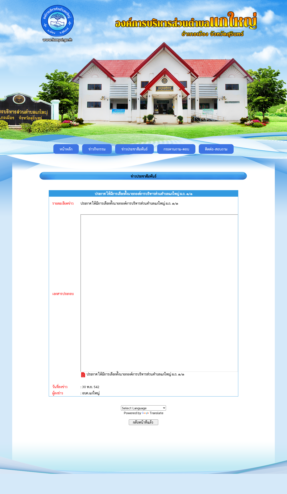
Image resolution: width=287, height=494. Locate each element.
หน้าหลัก (66, 149)
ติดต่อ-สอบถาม (216, 149)
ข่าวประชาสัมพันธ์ (134, 149)
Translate (156, 413)
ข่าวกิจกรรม (96, 149)
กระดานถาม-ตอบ (176, 149)
